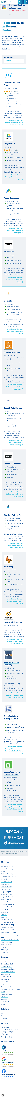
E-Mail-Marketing (6, 887)
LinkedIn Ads (5, 912)
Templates (4, 996)
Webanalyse (5, 947)
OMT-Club (4, 999)
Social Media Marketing (8, 932)
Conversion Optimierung (9, 876)
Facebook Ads (5, 889)
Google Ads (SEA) (6, 894)
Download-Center (6, 987)
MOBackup (8, 566)
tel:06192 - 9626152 (7, 1032)
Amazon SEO (5, 871)
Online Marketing (6, 920)
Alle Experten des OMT (8, 971)
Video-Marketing (6, 945)
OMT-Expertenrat (6, 966)
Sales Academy (5, 979)
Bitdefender (9, 251)
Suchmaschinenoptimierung (10, 939)
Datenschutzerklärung (8, 1016)
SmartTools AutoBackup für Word (11, 717)
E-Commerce (5, 884)
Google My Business (7, 897)
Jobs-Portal (4, 984)
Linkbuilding (5, 909)
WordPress (4, 952)
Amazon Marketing (7, 869)
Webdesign (4, 950)
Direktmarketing (6, 881)
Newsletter (4, 1004)
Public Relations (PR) (7, 930)
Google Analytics (6, 892)
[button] (3, 1095)
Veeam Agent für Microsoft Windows (12, 773)
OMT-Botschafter (6, 974)
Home (12, 851)
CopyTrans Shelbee (12, 352)
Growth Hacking (6, 899)
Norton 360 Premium (13, 622)
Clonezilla (8, 301)
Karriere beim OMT (7, 964)
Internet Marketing (7, 907)
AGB (2, 1013)
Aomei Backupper (11, 198)
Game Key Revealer (12, 464)
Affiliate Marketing (7, 866)
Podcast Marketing (7, 927)
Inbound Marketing (7, 902)
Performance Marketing (8, 922)
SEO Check (4, 982)
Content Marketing (7, 874)
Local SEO (4, 914)
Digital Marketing (6, 879)
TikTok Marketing (6, 942)
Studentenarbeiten (7, 994)
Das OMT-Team (5, 961)
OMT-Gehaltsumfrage (8, 969)
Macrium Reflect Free (13, 515)
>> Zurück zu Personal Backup (17, 10)
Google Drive (9, 144)
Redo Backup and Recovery (11, 663)
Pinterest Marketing (7, 925)
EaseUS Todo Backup (13, 408)
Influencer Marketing (7, 904)
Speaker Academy (6, 977)
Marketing (4, 917)
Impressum (4, 1018)
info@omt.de (5, 1034)
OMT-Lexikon (5, 1002)
